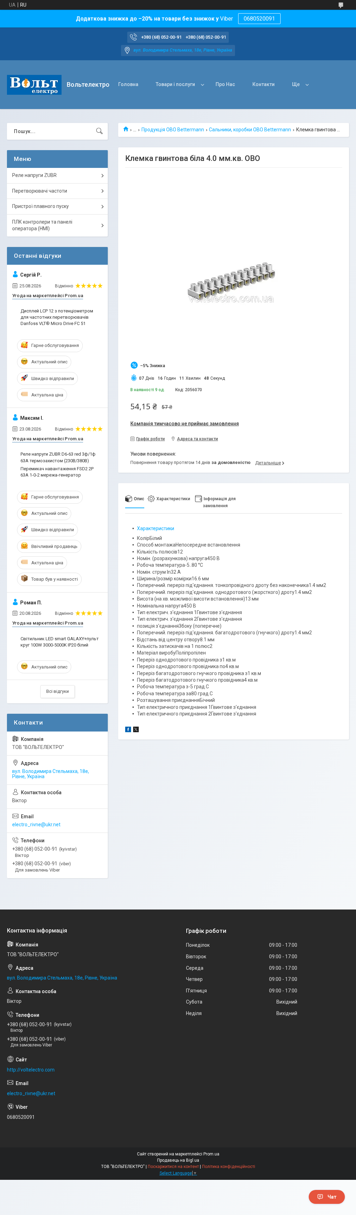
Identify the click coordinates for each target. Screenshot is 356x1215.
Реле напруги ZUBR (34, 175)
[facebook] (128, 730)
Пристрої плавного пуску (40, 206)
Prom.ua (211, 1154)
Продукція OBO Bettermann (172, 129)
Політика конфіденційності (228, 1166)
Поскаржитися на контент (173, 1166)
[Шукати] (99, 131)
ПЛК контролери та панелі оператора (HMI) (42, 225)
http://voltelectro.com (31, 1070)
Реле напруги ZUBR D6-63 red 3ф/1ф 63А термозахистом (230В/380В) (58, 457)
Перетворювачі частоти (39, 191)
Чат (332, 1197)
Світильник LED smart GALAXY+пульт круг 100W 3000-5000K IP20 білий (60, 642)
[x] (136, 730)
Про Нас (225, 84)
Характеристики (155, 528)
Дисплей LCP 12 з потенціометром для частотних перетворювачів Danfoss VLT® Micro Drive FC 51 (57, 317)
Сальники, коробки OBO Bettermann (250, 129)
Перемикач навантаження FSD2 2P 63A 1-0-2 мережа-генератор (57, 472)
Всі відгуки (57, 691)
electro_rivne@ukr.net (36, 824)
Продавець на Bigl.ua (178, 1160)
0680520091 (259, 18)
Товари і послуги (175, 84)
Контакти (263, 84)
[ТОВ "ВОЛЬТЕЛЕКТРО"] (34, 85)
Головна (128, 84)
